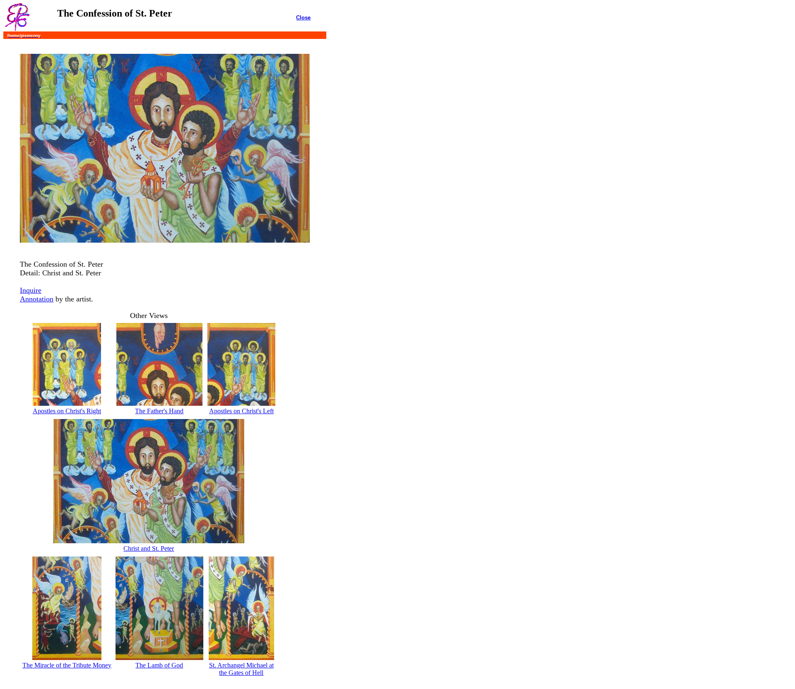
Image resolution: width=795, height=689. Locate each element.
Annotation (36, 299)
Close (303, 17)
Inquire (30, 290)
